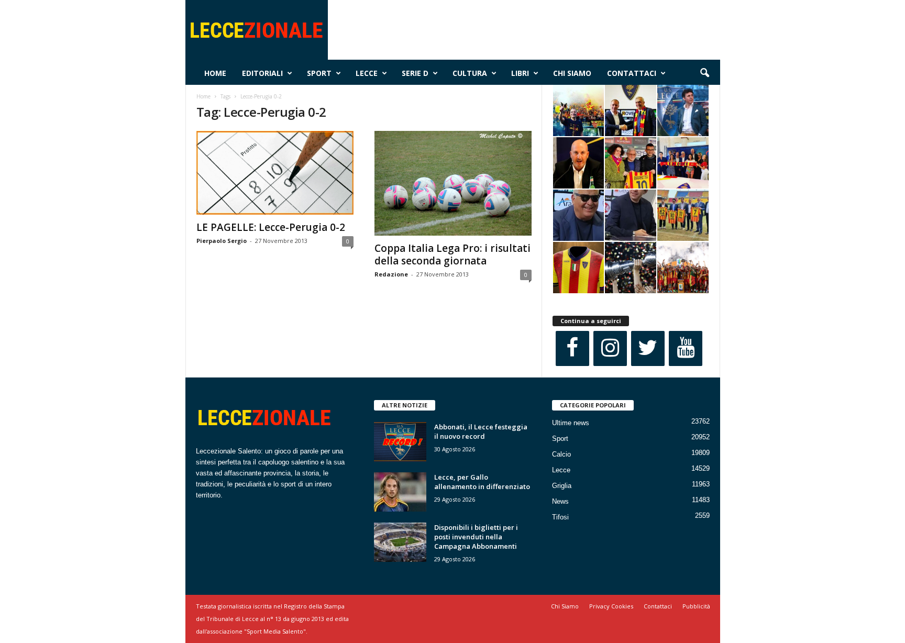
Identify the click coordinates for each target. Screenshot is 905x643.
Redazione (391, 274)
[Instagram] (610, 348)
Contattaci (631, 73)
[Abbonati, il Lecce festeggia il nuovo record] (400, 441)
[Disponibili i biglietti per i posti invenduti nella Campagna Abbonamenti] (400, 542)
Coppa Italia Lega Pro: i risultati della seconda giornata (452, 254)
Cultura (469, 73)
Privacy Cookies (611, 606)
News (560, 501)
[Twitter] (648, 348)
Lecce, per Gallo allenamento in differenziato (482, 481)
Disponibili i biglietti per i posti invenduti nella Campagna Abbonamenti (476, 537)
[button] (704, 73)
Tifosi (560, 517)
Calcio (561, 454)
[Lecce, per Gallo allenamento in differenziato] (400, 492)
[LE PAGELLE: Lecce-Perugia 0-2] (275, 173)
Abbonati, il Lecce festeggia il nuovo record (480, 431)
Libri (520, 73)
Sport (319, 73)
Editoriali (262, 73)
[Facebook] (572, 348)
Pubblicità (696, 606)
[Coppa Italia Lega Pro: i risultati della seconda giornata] (453, 183)
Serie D (415, 73)
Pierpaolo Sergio (221, 241)
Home (215, 73)
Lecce (367, 73)
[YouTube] (685, 348)
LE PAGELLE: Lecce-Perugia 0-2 (270, 227)
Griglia (561, 486)
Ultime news (570, 423)
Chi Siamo (572, 73)
